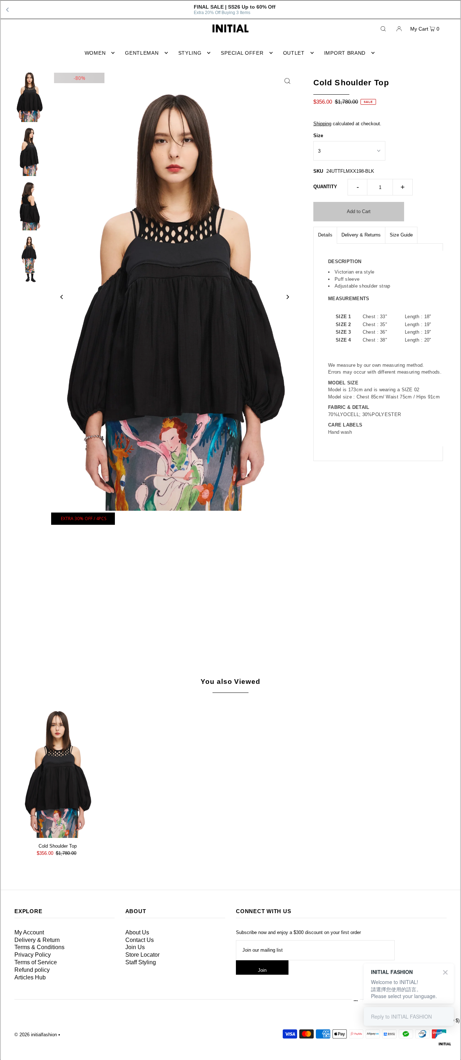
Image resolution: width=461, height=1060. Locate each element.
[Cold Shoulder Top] (57, 771)
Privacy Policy (32, 955)
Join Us (135, 947)
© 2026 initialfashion (35, 1034)
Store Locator (142, 955)
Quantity (325, 186)
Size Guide (401, 235)
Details (325, 235)
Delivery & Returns (361, 235)
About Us (137, 932)
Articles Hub (30, 977)
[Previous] (62, 297)
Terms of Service (35, 962)
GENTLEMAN (141, 53)
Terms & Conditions (39, 947)
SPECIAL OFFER (242, 53)
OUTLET (294, 53)
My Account (29, 932)
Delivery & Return (37, 940)
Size (318, 135)
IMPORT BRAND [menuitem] (345, 53)
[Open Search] (383, 28)
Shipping (322, 123)
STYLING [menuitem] (190, 53)
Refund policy (32, 970)
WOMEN (95, 53)
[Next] (287, 297)
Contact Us (139, 940)
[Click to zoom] (287, 81)
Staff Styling (140, 962)
